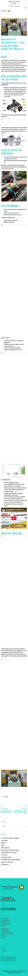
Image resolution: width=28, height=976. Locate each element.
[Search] (25, 826)
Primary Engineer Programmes (9, 852)
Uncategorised (5, 864)
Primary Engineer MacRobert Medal (10, 850)
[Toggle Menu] (25, 8)
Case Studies (4, 840)
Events (2, 845)
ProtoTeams (4, 854)
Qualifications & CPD (6, 857)
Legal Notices (4, 951)
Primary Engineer (5, 847)
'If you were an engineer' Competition (10, 838)
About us (3, 947)
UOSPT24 (6, 796)
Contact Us (14, 3)
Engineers (3, 842)
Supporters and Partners (7, 862)
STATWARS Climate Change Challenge (10, 859)
